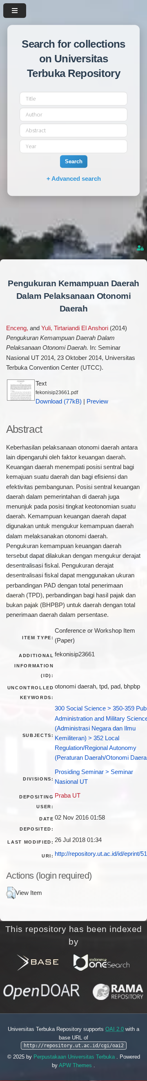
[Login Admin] (141, 248)
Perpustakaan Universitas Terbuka (74, 1057)
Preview (97, 401)
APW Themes (76, 1065)
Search (73, 161)
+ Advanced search (74, 178)
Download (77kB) (59, 401)
